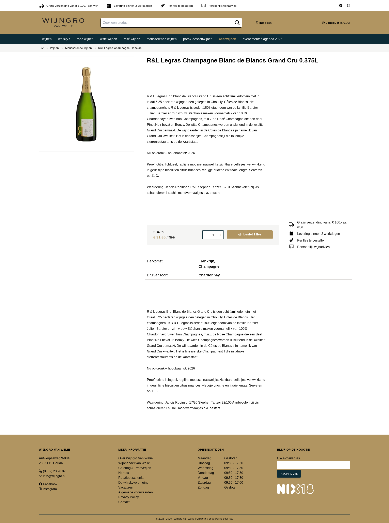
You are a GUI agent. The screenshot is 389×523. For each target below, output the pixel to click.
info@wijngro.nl (53, 476)
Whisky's (64, 39)
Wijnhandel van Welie (134, 463)
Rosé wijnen (132, 39)
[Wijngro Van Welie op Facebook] (341, 5)
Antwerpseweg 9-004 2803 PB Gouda (54, 460)
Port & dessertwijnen (198, 39)
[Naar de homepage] (42, 47)
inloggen (265, 22)
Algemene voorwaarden (135, 492)
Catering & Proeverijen (134, 468)
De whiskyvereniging (133, 482)
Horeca (123, 473)
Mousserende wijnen (162, 39)
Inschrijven (289, 473)
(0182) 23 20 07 (54, 471)
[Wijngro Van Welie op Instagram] (349, 5)
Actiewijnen (227, 39)
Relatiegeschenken (132, 477)
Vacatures (125, 487)
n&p (231, 518)
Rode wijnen (85, 39)
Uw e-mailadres (288, 458)
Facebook (49, 484)
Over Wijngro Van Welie (135, 458)
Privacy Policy (128, 497)
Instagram (49, 489)
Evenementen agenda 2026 (262, 39)
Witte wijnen (108, 39)
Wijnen (47, 39)
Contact (123, 502)
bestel (252, 234)
